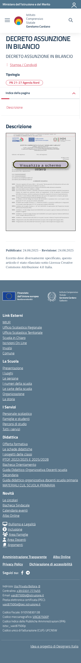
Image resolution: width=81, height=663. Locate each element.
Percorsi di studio (15, 423)
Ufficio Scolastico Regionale (22, 327)
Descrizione (14, 107)
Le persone (10, 378)
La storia (9, 398)
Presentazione (13, 368)
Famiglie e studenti (16, 418)
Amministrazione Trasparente (25, 556)
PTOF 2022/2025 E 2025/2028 (26, 459)
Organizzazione (13, 393)
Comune (8, 353)
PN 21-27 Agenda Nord (24, 82)
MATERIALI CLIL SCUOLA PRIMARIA (29, 485)
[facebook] (22, 573)
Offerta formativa (15, 443)
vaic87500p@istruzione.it (27, 595)
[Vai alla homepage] (18, 21)
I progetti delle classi (17, 454)
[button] (40, 93)
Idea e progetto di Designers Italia (54, 646)
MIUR (7, 322)
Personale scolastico (17, 413)
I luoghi (8, 373)
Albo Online (11, 515)
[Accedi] (74, 4)
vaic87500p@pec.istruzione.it (21, 604)
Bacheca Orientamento (19, 464)
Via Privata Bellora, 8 (27, 586)
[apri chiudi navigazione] (7, 20)
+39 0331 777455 (28, 590)
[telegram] (28, 573)
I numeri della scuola (17, 383)
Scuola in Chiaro (14, 337)
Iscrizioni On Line (15, 342)
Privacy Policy (13, 564)
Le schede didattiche (17, 449)
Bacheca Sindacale (16, 505)
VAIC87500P (41, 616)
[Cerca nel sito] (70, 20)
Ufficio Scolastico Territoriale (23, 332)
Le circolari (10, 500)
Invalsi (7, 348)
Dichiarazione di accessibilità (50, 564)
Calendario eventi (15, 510)
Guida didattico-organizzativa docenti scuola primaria (40, 480)
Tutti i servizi (11, 429)
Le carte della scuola (17, 388)
